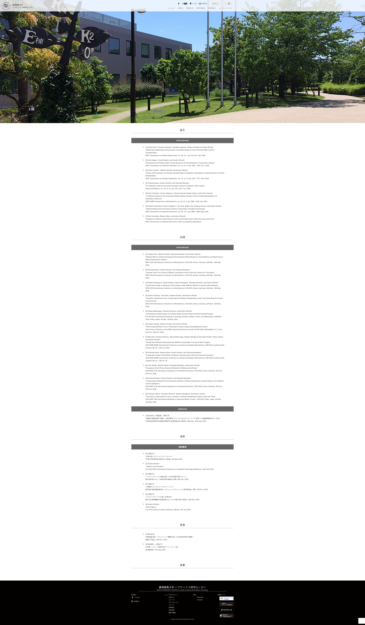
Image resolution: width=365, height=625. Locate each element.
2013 (207, 90)
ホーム (170, 8)
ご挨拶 (179, 8)
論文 (166, 82)
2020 (159, 90)
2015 (193, 90)
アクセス (194, 3)
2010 (228, 90)
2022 (145, 90)
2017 (180, 90)
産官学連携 (200, 8)
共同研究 (171, 607)
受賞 (195, 82)
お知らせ (171, 597)
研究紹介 (189, 8)
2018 (173, 90)
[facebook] (179, 4)
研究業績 (211, 8)
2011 (221, 90)
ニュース (171, 600)
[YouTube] (185, 3)
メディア (171, 605)
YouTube (200, 600)
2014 (200, 90)
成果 (185, 82)
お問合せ (204, 3)
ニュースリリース (224, 8)
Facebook (200, 597)
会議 (176, 82)
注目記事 (171, 610)
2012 (214, 90)
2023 (139, 90)
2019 (166, 90)
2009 (183, 93)
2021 (152, 90)
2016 (186, 90)
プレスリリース (173, 602)
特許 (157, 82)
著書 (204, 82)
